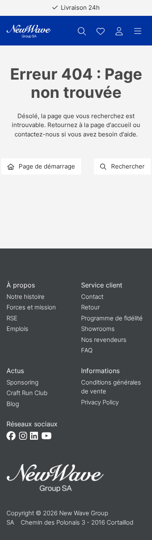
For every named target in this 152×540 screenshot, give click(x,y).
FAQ (86, 350)
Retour (90, 307)
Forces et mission (31, 307)
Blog (12, 404)
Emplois (17, 329)
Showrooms (98, 329)
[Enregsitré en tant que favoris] (100, 31)
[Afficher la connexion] (119, 31)
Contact (92, 296)
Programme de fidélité (112, 318)
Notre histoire (25, 296)
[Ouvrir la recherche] (82, 31)
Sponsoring (22, 382)
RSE (11, 318)
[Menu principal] (138, 31)
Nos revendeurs (103, 339)
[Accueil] (28, 31)
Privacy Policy (100, 402)
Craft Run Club (26, 393)
